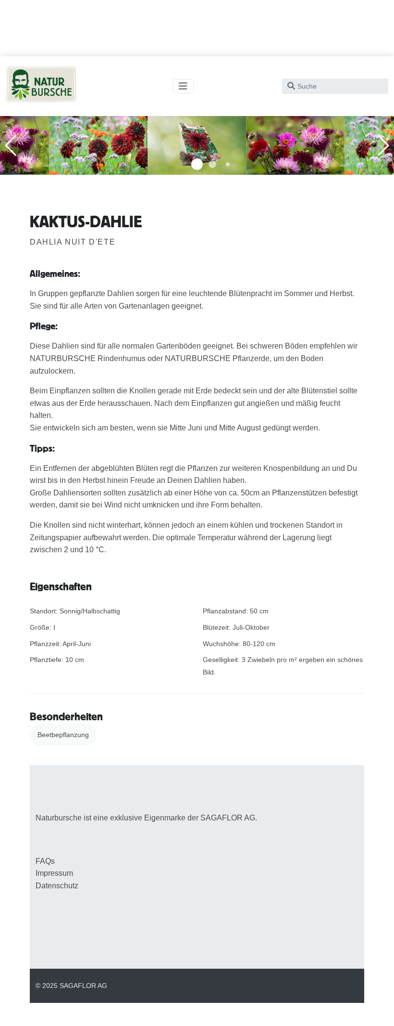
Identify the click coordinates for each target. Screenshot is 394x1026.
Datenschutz (57, 886)
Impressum (54, 873)
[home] (41, 86)
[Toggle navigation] (183, 86)
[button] (197, 164)
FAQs (45, 861)
